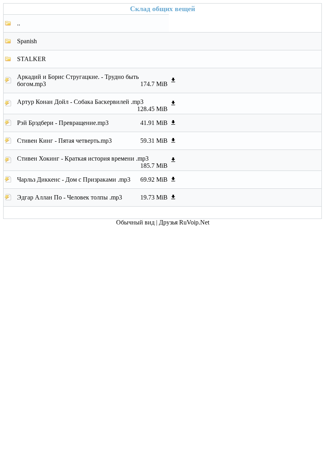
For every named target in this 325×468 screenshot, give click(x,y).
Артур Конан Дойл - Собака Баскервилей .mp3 (92, 103)
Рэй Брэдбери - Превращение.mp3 (92, 122)
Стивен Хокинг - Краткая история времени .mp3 (92, 160)
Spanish (27, 41)
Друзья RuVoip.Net (184, 222)
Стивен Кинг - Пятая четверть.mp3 (92, 140)
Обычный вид (135, 222)
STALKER (31, 59)
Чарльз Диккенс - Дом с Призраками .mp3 (92, 179)
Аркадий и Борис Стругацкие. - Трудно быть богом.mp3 (92, 80)
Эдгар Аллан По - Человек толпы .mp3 (92, 197)
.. (18, 23)
